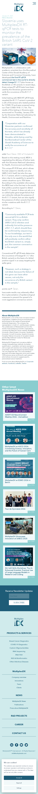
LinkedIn (18, 363)
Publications (19, 705)
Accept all (19, 778)
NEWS (19, 695)
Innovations (19, 681)
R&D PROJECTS (19, 716)
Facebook (11, 363)
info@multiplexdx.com (19, 753)
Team (19, 684)
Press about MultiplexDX (19, 708)
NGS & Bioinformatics (19, 658)
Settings (19, 788)
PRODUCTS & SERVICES (19, 633)
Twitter (24, 363)
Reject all (19, 783)
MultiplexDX (19, 671)
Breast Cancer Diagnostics (19, 641)
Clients (19, 688)
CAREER (19, 724)
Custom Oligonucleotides (19, 648)
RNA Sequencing (19, 651)
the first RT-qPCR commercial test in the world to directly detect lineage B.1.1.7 (18, 79)
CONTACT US (19, 733)
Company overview (19, 677)
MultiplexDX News (19, 701)
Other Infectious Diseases (19, 662)
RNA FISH (19, 655)
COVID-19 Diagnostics (19, 644)
